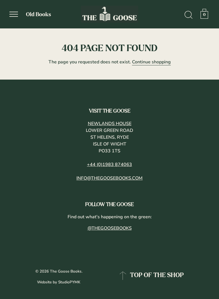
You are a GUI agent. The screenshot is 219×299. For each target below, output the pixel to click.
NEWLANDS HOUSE (109, 124)
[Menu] (13, 14)
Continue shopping (151, 62)
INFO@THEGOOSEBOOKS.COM (109, 178)
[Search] (188, 15)
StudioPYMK (69, 282)
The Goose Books (66, 271)
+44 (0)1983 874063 (109, 164)
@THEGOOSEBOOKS (110, 228)
